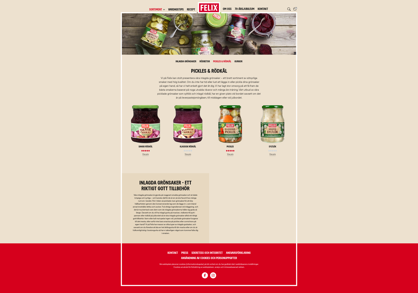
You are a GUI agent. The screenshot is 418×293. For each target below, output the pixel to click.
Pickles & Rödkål (222, 61)
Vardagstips (176, 9)
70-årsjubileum (244, 9)
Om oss (227, 9)
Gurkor (238, 61)
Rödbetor (205, 61)
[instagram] (213, 275)
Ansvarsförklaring (238, 252)
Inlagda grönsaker (186, 61)
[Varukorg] (295, 10)
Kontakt (263, 9)
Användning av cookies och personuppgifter (209, 258)
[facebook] (205, 275)
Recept (191, 9)
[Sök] (288, 9)
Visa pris (145, 154)
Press (184, 252)
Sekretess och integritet (207, 252)
